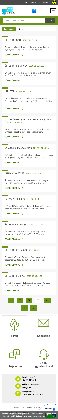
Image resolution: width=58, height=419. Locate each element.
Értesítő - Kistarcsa (16, 66)
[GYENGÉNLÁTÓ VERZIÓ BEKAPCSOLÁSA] (54, 2)
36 (20, 300)
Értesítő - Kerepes (15, 276)
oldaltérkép (35, 2)
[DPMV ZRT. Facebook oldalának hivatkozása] (33, 11)
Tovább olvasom (12, 55)
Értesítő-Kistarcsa (16, 225)
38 (38, 300)
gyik (25, 2)
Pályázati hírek (13, 199)
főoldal (46, 2)
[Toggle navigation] (53, 10)
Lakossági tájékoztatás (18, 148)
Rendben (50, 416)
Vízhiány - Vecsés (14, 174)
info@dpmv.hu (28, 388)
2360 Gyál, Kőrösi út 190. (33, 395)
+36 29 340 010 (29, 380)
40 (24, 308)
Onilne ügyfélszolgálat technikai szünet (28, 120)
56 (34, 308)
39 (47, 300)
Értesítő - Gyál (13, 40)
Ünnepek (9, 91)
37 (29, 300)
